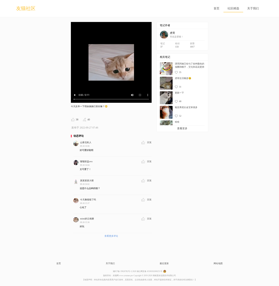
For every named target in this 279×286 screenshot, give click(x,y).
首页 (216, 8)
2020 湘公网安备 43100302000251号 (147, 271)
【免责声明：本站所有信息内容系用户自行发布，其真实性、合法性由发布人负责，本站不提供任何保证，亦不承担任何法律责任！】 (139, 280)
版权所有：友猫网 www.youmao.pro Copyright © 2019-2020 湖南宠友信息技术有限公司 (139, 275)
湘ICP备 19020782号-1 (122, 271)
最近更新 (164, 263)
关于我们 (253, 8)
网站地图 (218, 263)
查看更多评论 (111, 236)
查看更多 (182, 128)
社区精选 (233, 8)
